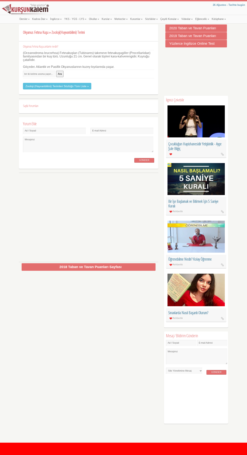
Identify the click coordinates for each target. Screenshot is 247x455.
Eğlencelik (202, 19)
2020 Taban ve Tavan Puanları (192, 28)
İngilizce (56, 19)
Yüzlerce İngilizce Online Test (192, 43)
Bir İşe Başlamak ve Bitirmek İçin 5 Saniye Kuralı (193, 204)
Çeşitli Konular (169, 19)
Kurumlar (136, 19)
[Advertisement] (88, 216)
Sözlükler (151, 19)
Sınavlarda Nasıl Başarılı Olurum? (188, 312)
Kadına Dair (39, 19)
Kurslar (107, 19)
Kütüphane (219, 19)
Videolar (187, 19)
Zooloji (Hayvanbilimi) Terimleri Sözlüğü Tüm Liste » (57, 86)
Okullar (94, 19)
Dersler (24, 19)
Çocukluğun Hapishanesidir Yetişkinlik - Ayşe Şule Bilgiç (195, 146)
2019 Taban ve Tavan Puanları (192, 36)
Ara (60, 73)
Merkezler (121, 19)
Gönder (144, 160)
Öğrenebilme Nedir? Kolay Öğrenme (190, 259)
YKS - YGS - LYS (75, 19)
